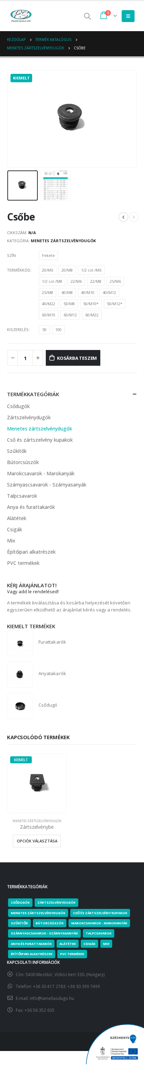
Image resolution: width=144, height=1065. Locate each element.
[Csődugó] (20, 706)
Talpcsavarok (22, 495)
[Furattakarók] (20, 643)
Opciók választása (37, 840)
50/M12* (114, 303)
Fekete (48, 255)
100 (58, 329)
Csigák (14, 529)
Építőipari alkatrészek (31, 551)
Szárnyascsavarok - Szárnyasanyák (46, 484)
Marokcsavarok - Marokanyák (40, 473)
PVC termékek (23, 563)
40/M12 (109, 292)
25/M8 (47, 292)
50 (44, 329)
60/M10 (48, 314)
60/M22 (92, 314)
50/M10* (91, 303)
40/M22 (48, 303)
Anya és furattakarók (31, 507)
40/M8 (67, 292)
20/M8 (67, 270)
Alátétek (16, 518)
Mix (11, 540)
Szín (11, 255)
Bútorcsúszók (23, 462)
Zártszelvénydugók (29, 417)
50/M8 (69, 303)
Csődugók (18, 406)
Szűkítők (17, 451)
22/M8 (95, 281)
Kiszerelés (18, 329)
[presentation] (8, 119)
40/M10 (87, 292)
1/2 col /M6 (91, 270)
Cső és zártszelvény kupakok (40, 439)
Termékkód (18, 270)
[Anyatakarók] (20, 674)
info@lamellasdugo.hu (52, 998)
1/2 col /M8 (52, 281)
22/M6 (76, 281)
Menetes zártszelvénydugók (63, 240)
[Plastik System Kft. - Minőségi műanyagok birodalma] (21, 16)
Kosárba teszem (77, 358)
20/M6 (47, 270)
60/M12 (70, 314)
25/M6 (115, 281)
